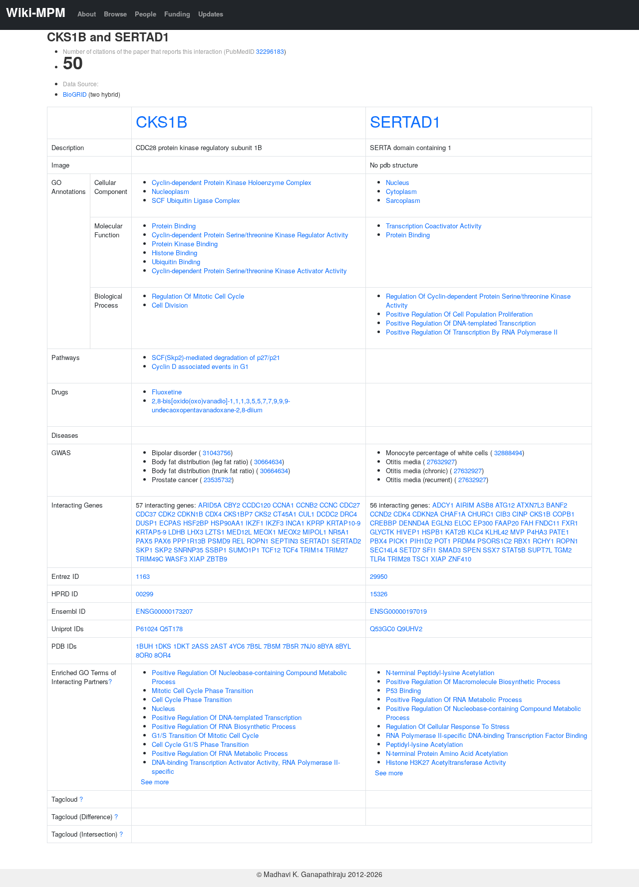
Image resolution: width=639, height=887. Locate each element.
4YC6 (237, 646)
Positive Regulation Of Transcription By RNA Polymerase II (472, 332)
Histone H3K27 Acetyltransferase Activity (446, 762)
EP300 (483, 523)
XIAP (197, 558)
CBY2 (232, 505)
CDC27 (349, 505)
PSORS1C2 (494, 540)
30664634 (268, 461)
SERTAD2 (346, 540)
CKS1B (161, 120)
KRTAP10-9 (343, 523)
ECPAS (170, 523)
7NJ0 (308, 646)
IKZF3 (275, 523)
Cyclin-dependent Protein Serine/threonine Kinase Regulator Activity (250, 234)
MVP (517, 531)
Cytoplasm (401, 191)
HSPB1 (432, 531)
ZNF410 (459, 558)
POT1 (442, 540)
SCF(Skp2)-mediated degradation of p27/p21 (216, 357)
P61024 (147, 628)
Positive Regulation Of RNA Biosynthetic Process (224, 726)
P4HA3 (537, 531)
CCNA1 (283, 505)
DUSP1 (146, 523)
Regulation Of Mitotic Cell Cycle (198, 296)
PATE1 (559, 531)
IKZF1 (255, 523)
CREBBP (383, 523)
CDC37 (146, 514)
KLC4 (475, 531)
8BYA (325, 646)
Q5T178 (171, 628)
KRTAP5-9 (151, 531)
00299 (144, 593)
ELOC (462, 523)
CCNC (328, 505)
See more (155, 781)
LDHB (176, 531)
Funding (177, 13)
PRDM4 (464, 540)
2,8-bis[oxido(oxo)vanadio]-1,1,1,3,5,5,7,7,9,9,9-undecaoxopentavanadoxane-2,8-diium (221, 405)
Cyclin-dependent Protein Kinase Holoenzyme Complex (232, 182)
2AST (219, 646)
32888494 (508, 452)
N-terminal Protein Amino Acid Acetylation (447, 753)
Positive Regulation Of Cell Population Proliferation (459, 314)
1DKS (163, 646)
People (145, 13)
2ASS (200, 646)
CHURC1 (481, 514)
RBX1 (522, 540)
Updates (210, 13)
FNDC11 (547, 523)
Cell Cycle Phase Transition (192, 699)
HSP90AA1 (227, 523)
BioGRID (75, 94)
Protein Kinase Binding (185, 243)
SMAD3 (449, 549)
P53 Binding (403, 690)
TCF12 (271, 549)
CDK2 (166, 514)
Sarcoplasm (403, 200)
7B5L (254, 646)
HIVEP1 (408, 531)
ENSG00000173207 (164, 611)
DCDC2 (327, 514)
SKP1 (144, 549)
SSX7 (491, 549)
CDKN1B (190, 514)
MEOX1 (265, 531)
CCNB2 (307, 505)
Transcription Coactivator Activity (434, 225)
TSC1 (420, 558)
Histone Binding (174, 252)
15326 (378, 593)
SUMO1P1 (244, 549)
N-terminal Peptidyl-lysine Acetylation (440, 672)
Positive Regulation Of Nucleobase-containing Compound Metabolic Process (249, 677)
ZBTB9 (217, 558)
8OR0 (144, 655)
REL (238, 540)
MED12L (239, 531)
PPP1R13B (189, 540)
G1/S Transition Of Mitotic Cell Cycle (205, 735)
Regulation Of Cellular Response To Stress (448, 726)
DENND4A (414, 523)
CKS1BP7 (238, 514)
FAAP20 (507, 523)
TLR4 (377, 558)
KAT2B (455, 531)
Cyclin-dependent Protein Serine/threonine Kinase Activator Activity (249, 270)
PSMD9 (219, 540)
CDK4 (401, 514)
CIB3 (503, 514)
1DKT (181, 646)
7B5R (291, 646)
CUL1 (307, 514)
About (86, 13)
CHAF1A (453, 514)
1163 (143, 576)
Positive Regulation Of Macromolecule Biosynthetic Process (473, 681)
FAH (527, 523)
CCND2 (380, 514)
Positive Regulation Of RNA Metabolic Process (220, 753)
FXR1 (570, 523)
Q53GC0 (382, 628)
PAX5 (144, 540)
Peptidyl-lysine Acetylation (424, 744)
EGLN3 (441, 523)
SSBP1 (216, 549)
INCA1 (295, 523)
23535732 (218, 479)
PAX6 (162, 540)
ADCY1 (443, 505)
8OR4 (162, 655)
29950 (378, 576)
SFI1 (429, 549)
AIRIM (465, 505)
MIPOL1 (314, 531)
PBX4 (378, 540)
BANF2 (556, 505)
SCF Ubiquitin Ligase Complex (196, 200)
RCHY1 (543, 540)
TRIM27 (336, 549)
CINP (520, 514)
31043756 (217, 452)
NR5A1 (338, 531)
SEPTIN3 (284, 540)
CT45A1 (285, 514)
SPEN (472, 549)
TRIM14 (311, 549)
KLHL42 (496, 531)
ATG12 (505, 505)
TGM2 (563, 549)
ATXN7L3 (530, 505)
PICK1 (398, 540)
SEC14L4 (383, 549)
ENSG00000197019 (398, 611)
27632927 (441, 461)
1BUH (144, 646)
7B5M (272, 646)
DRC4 (348, 514)
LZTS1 (215, 531)
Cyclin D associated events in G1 (200, 366)
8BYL (343, 646)
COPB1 (564, 514)
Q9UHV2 (409, 628)
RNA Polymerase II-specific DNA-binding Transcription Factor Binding (486, 735)
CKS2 (263, 514)
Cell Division (170, 305)
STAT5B (514, 549)
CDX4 (213, 514)
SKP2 (163, 549)
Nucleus (397, 182)
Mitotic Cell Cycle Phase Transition (202, 690)
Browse (115, 13)
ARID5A (210, 505)
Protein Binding (174, 225)
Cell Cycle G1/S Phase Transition (200, 744)
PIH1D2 (421, 540)
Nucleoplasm (170, 191)
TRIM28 (398, 558)
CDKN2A (425, 514)
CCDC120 (256, 505)
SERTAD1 (405, 120)
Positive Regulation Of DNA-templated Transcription (461, 323)
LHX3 (195, 531)
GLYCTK (382, 531)
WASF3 (176, 558)
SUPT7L (540, 549)
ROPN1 (258, 540)
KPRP (315, 523)
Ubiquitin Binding (176, 261)
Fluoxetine (167, 391)
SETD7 (409, 549)
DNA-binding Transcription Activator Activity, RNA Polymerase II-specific (246, 766)
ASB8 (484, 505)
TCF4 (290, 549)
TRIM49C (149, 558)
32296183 (270, 51)
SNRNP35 (188, 549)
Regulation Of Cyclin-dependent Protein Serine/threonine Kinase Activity (478, 300)
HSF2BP (196, 523)
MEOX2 (289, 531)
